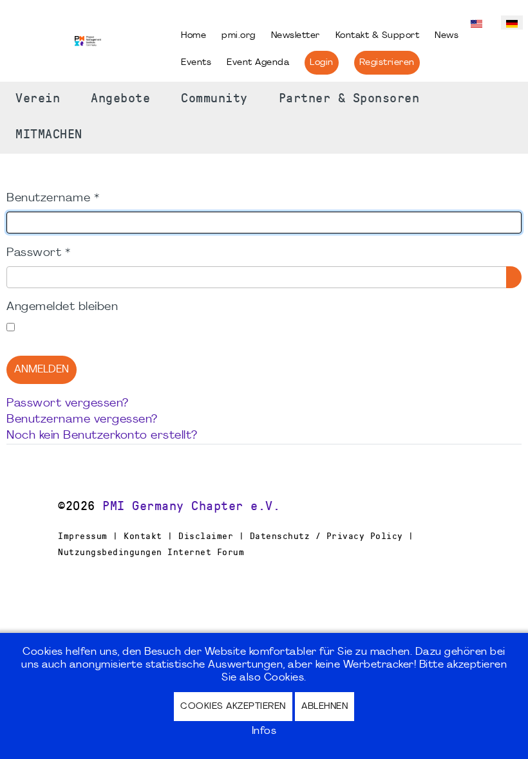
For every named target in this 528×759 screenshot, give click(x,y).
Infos (264, 731)
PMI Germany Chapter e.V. (191, 506)
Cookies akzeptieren (233, 706)
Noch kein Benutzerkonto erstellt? (102, 435)
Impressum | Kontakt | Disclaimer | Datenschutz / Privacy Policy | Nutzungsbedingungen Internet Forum (236, 544)
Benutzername (52, 198)
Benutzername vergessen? (82, 419)
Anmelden (41, 370)
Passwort (38, 253)
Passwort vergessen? (67, 403)
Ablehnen (324, 706)
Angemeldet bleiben (62, 307)
